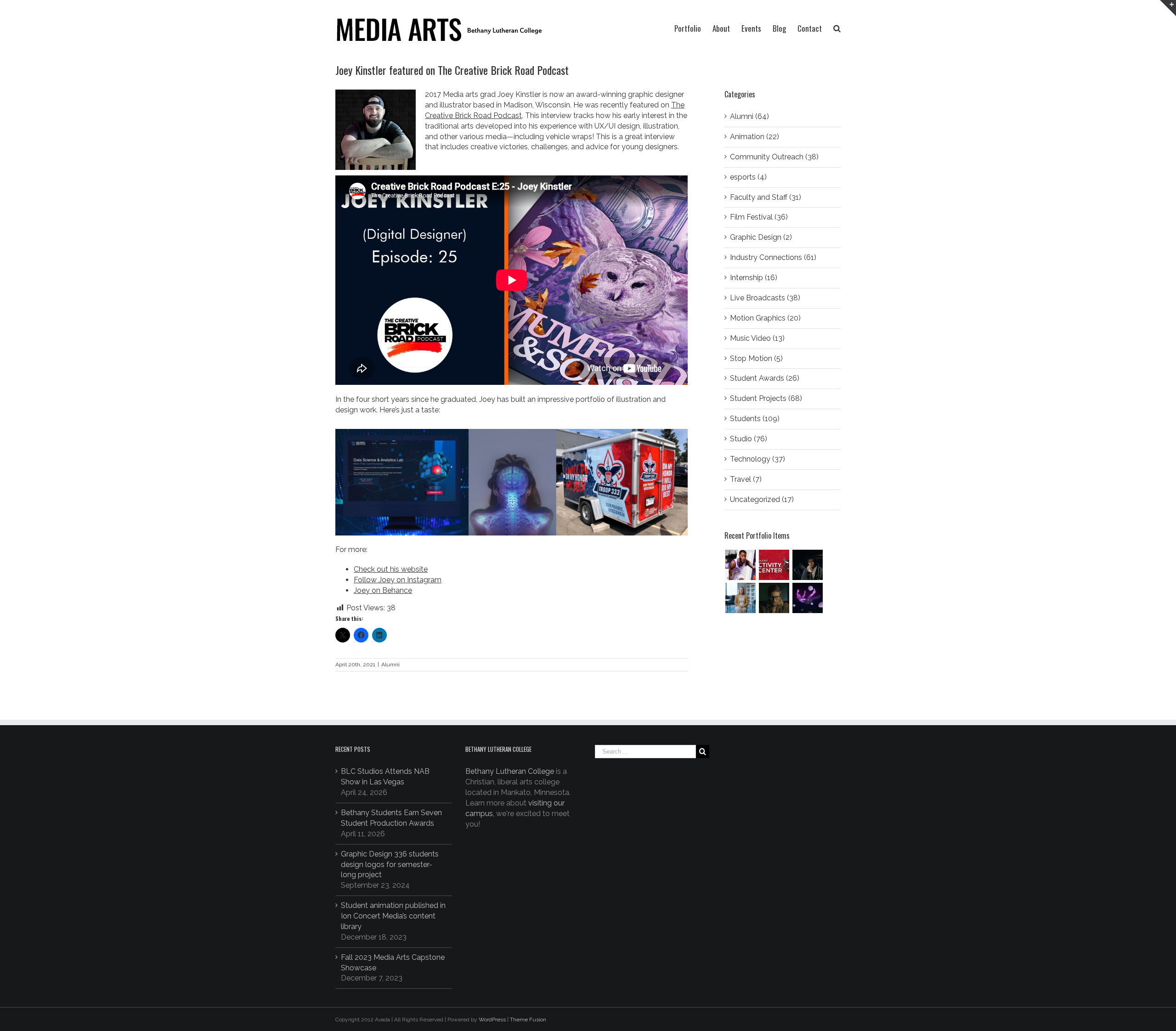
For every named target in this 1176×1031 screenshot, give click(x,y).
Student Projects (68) (766, 398)
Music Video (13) (757, 338)
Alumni (390, 664)
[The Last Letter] (774, 597)
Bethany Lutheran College (509, 771)
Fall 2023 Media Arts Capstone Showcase (393, 962)
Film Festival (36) (759, 217)
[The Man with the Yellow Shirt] (807, 564)
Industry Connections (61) (773, 257)
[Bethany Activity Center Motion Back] (774, 564)
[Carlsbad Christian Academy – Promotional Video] (740, 597)
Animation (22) (754, 136)
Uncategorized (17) (762, 499)
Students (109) (755, 418)
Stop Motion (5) (756, 358)
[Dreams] (807, 597)
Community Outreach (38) (774, 156)
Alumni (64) (749, 116)
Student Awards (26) (764, 378)
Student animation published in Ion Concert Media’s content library (393, 916)
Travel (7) (746, 479)
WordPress (492, 1019)
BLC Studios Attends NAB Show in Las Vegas (385, 776)
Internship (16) (753, 277)
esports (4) (748, 177)
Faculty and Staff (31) (765, 197)
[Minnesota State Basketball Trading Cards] (740, 564)
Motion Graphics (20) (765, 318)
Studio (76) (748, 438)
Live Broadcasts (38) (765, 297)
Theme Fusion (528, 1019)
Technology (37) (757, 459)
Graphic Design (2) (761, 237)
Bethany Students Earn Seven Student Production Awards (391, 818)
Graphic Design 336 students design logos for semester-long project (390, 864)
